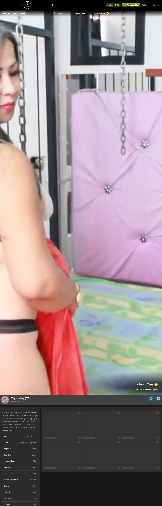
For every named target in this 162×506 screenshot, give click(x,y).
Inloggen (156, 5)
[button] (146, 5)
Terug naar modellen (16, 13)
